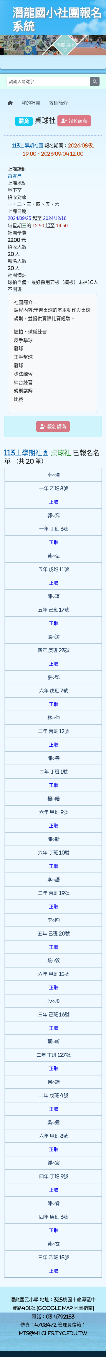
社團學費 (17, 233)
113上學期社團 (27, 145)
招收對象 (17, 197)
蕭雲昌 (15, 176)
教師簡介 (58, 103)
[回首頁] (10, 103)
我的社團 (30, 103)
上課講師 (17, 169)
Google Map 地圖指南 (65, 1308)
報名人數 (17, 261)
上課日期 (17, 211)
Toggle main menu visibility (93, 61)
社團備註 (17, 275)
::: (5, 90)
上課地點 (17, 183)
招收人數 (17, 247)
